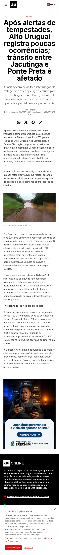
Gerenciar (28, 547)
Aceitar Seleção (13, 547)
